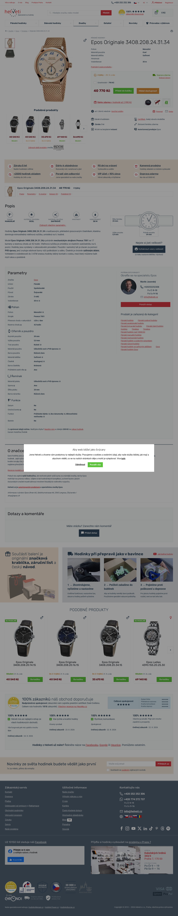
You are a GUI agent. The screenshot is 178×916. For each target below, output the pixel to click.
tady (123, 458)
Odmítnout (80, 464)
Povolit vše (95, 464)
